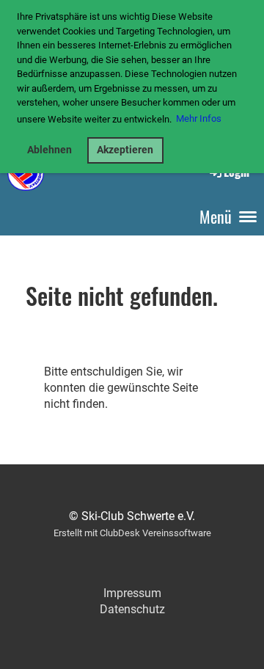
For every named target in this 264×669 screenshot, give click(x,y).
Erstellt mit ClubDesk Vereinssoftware (132, 532)
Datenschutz (132, 609)
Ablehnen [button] (49, 150)
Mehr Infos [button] (198, 118)
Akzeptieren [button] (125, 150)
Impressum (132, 593)
